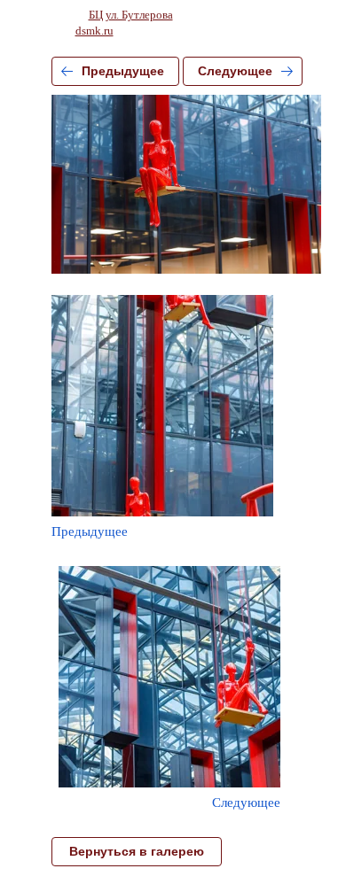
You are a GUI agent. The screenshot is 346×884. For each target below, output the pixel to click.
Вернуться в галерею (136, 851)
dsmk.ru (94, 30)
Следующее (235, 71)
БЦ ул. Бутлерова (131, 14)
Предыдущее (123, 71)
